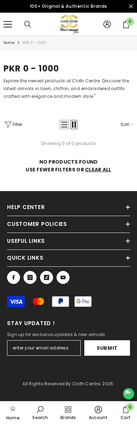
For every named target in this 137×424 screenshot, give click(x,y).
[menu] (8, 24)
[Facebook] (13, 277)
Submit (107, 348)
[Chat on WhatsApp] (128, 393)
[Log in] (107, 24)
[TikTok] (46, 277)
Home (9, 42)
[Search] (28, 24)
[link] (40, 412)
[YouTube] (63, 277)
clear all (98, 169)
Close (130, 6)
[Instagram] (30, 277)
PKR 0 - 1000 (34, 42)
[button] (64, 124)
